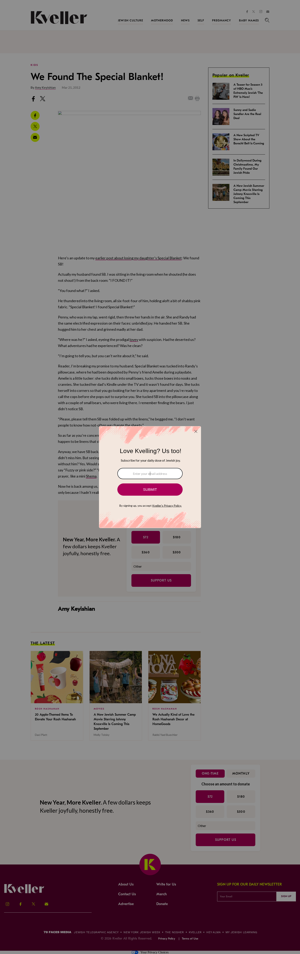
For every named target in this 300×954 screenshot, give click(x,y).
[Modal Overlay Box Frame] (150, 477)
